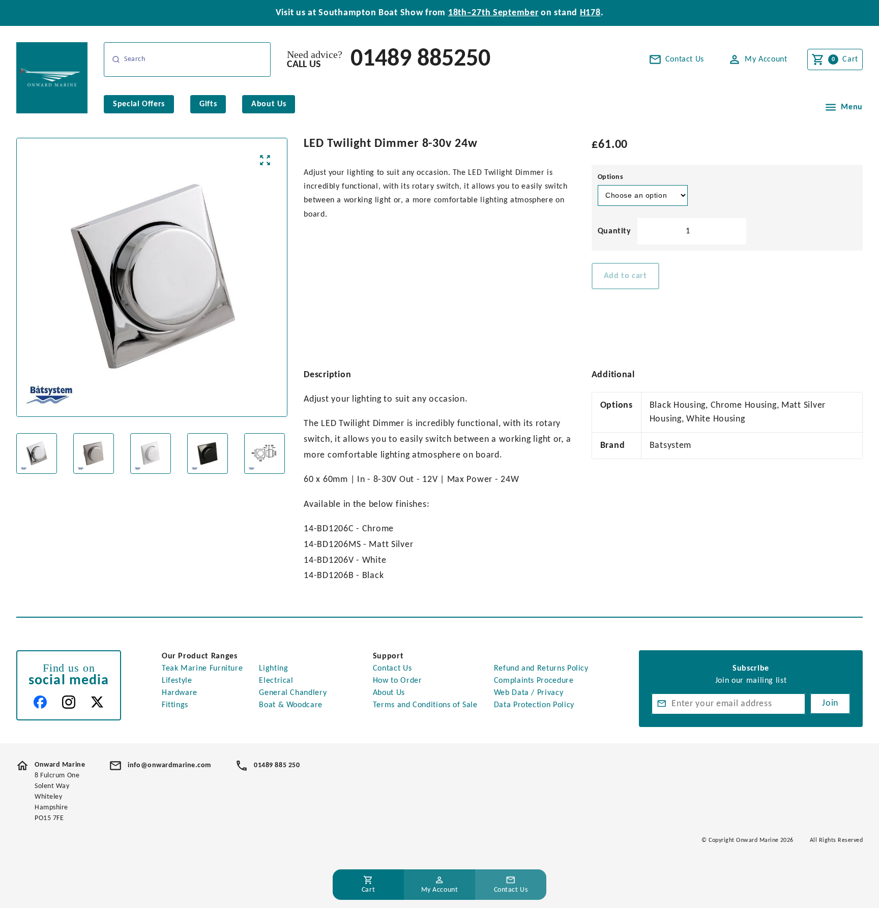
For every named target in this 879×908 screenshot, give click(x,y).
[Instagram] (69, 702)
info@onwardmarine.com (169, 765)
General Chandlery (293, 693)
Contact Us (392, 668)
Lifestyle (177, 681)
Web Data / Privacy (529, 693)
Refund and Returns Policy (541, 668)
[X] (97, 702)
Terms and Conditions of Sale (425, 705)
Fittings (175, 705)
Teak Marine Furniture (202, 668)
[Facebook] (40, 702)
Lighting (273, 668)
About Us (389, 693)
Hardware (179, 693)
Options (611, 177)
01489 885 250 (277, 765)
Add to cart (625, 276)
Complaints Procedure (534, 681)
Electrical (276, 681)
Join (830, 703)
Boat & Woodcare (291, 705)
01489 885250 (420, 59)
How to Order (397, 681)
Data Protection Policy (534, 705)
